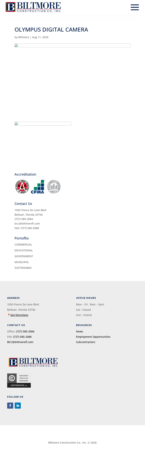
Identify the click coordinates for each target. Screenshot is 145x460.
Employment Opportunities (93, 336)
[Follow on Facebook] (10, 406)
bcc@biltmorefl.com (27, 223)
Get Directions (19, 315)
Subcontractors (85, 342)
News (79, 331)
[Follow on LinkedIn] (18, 406)
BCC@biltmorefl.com (20, 342)
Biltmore (23, 37)
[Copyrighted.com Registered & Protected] (19, 386)
